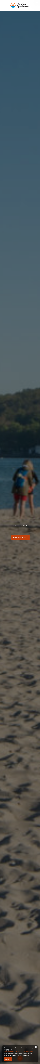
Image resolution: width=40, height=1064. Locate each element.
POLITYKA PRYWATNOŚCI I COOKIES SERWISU (18, 1051)
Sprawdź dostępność (20, 538)
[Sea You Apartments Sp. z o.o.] (20, 5)
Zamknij (7, 1059)
